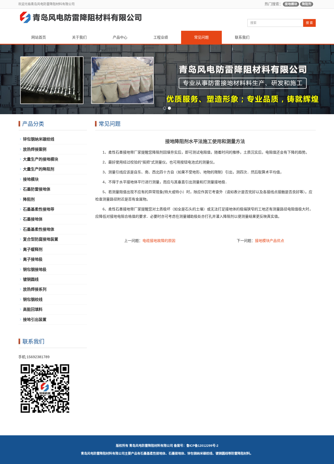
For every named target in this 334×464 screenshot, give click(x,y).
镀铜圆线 (31, 279)
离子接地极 (33, 259)
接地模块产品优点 (269, 241)
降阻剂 (306, 4)
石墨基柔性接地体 (38, 229)
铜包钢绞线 (33, 299)
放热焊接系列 (34, 289)
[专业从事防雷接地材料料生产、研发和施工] (167, 79)
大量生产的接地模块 (40, 159)
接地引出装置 (34, 319)
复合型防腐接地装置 (40, 239)
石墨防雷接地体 (36, 189)
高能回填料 (33, 309)
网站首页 (38, 37)
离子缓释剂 (33, 249)
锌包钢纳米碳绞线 (38, 139)
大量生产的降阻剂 (38, 169)
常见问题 (201, 37)
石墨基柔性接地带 (38, 209)
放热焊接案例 (34, 149)
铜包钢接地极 (34, 269)
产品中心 (120, 37)
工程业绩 (160, 37)
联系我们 (242, 37)
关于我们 (79, 37)
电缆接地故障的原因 (158, 241)
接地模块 (291, 4)
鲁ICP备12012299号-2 (202, 446)
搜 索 (309, 23)
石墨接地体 (33, 219)
